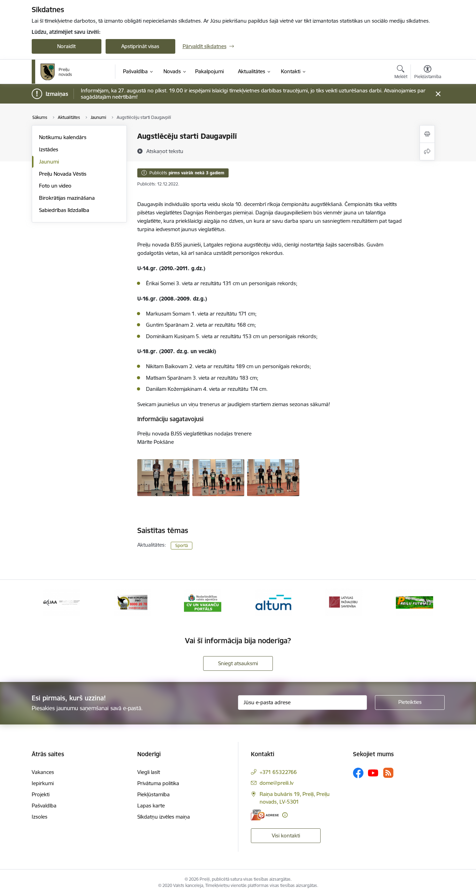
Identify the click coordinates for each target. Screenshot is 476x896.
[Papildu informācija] (284, 815)
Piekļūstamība (153, 794)
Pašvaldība (44, 805)
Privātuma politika (158, 783)
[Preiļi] (56, 71)
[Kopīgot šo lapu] (427, 151)
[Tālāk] (428, 602)
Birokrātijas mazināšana (67, 198)
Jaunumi (49, 161)
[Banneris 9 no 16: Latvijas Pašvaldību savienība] (343, 602)
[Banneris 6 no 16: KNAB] (132, 602)
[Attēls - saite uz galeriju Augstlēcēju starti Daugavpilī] (163, 476)
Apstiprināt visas (140, 46)
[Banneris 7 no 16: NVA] (202, 602)
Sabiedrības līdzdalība (64, 210)
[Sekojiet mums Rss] (388, 773)
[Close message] (438, 94)
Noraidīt (66, 46)
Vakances (43, 772)
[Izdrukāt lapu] (427, 134)
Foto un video (55, 185)
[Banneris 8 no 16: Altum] (273, 602)
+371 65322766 (278, 772)
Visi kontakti (286, 835)
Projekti (40, 794)
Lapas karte (151, 805)
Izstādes (48, 149)
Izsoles (39, 816)
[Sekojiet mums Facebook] (358, 773)
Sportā (181, 545)
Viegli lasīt (148, 772)
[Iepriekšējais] (47, 602)
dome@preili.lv (276, 783)
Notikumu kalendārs (62, 137)
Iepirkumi (43, 783)
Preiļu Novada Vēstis (62, 173)
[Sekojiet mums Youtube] (373, 772)
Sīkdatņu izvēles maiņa (163, 816)
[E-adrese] (265, 815)
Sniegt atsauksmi (238, 663)
